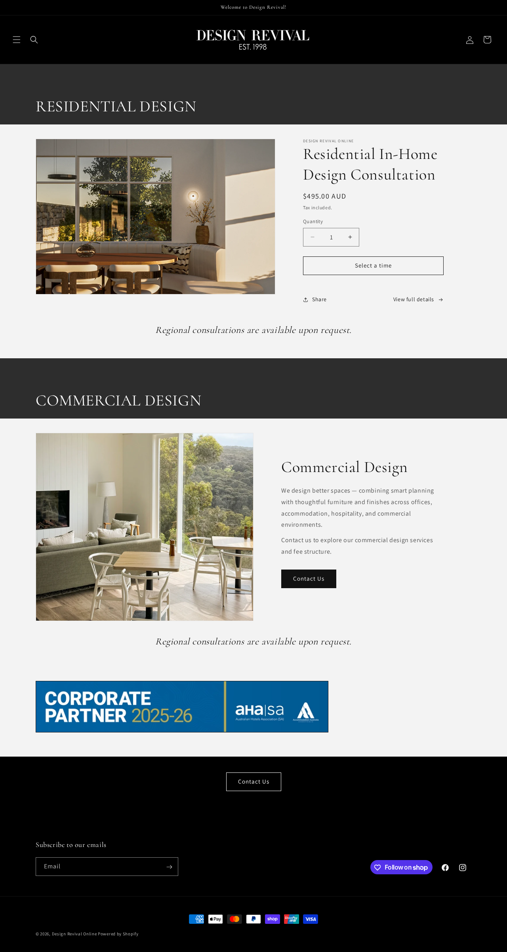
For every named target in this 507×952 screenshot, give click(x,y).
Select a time (373, 265)
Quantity (313, 221)
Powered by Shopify (118, 934)
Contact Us (308, 578)
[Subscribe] (169, 867)
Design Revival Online (74, 934)
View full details (413, 299)
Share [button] (319, 299)
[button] (16, 39)
